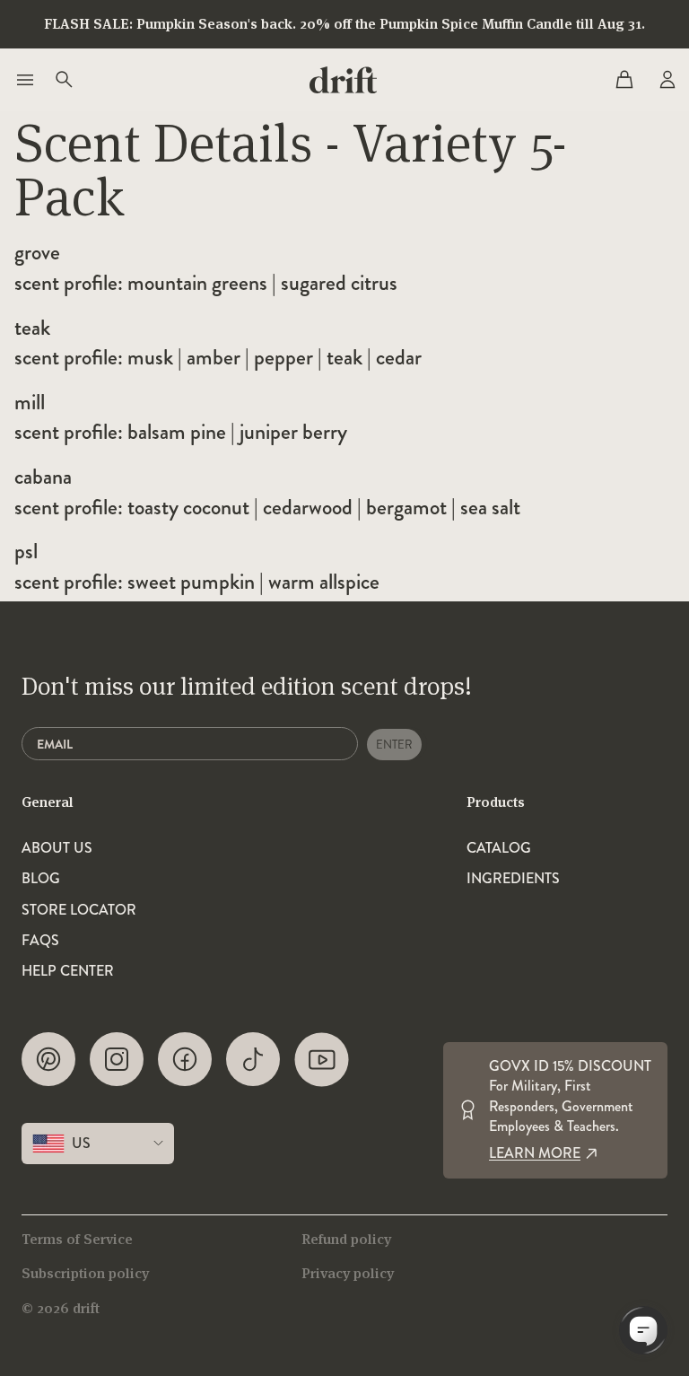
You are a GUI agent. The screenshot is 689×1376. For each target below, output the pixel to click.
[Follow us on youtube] (321, 1059)
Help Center (68, 971)
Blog (41, 879)
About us (57, 848)
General (48, 802)
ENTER (394, 744)
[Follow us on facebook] (185, 1059)
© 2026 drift (61, 1308)
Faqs (40, 941)
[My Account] (666, 80)
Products (496, 802)
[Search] (63, 80)
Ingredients (513, 879)
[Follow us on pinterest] (48, 1059)
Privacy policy (347, 1273)
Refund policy (346, 1239)
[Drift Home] (343, 79)
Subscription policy (85, 1273)
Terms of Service (77, 1239)
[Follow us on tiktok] (253, 1059)
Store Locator (79, 910)
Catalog (499, 848)
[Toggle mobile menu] (23, 80)
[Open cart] (624, 80)
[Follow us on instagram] (117, 1059)
